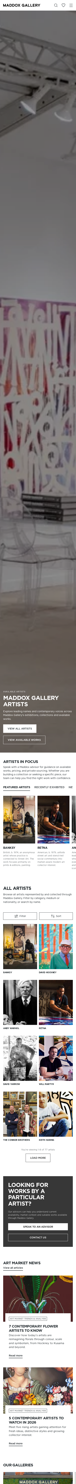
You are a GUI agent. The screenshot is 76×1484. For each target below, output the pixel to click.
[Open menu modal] (71, 5)
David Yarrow (11, 1084)
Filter (22, 916)
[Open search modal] (55, 5)
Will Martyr (46, 1084)
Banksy (9, 847)
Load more (38, 1158)
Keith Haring (46, 1140)
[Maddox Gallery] (21, 5)
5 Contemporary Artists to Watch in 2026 (36, 1420)
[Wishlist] (63, 5)
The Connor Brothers (16, 1140)
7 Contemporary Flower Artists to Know (33, 1328)
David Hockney (48, 972)
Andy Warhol (11, 1028)
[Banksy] (19, 819)
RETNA (42, 847)
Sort (58, 916)
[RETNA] (53, 819)
